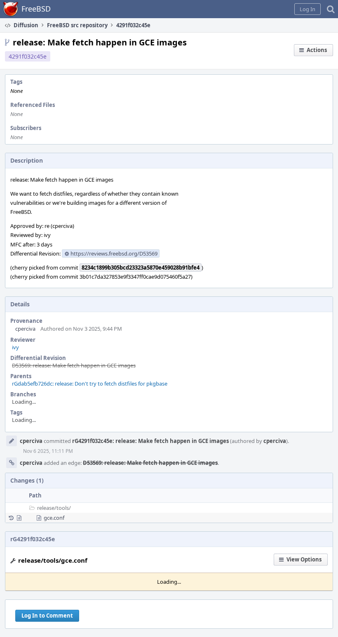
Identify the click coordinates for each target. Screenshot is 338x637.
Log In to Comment (47, 615)
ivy (15, 347)
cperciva (25, 328)
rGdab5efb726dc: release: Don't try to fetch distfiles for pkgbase (89, 383)
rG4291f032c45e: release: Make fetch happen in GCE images (150, 441)
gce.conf (54, 517)
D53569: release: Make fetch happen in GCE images (74, 365)
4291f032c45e (28, 56)
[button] (307, 9)
